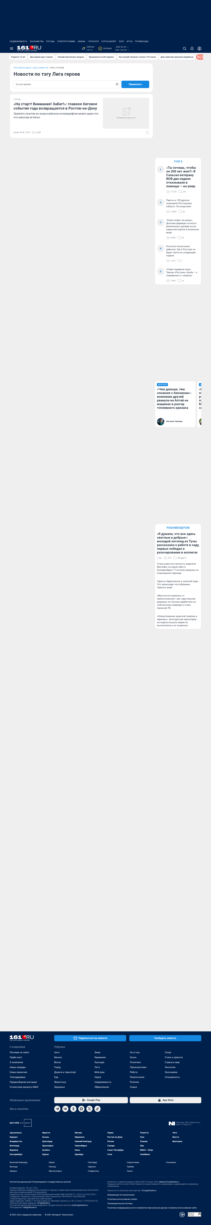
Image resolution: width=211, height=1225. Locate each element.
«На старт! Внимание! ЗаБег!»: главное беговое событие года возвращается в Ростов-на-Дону (55, 106)
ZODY (121, 41)
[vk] (65, 1109)
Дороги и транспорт (65, 1072)
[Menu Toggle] (11, 48)
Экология (170, 1067)
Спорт (168, 1052)
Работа (133, 1072)
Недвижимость (18, 41)
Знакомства (37, 41)
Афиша (81, 41)
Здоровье (59, 1087)
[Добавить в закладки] (147, 132)
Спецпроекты (172, 1077)
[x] (89, 1109)
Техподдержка (17, 1077)
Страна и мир (172, 1062)
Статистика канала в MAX (24, 1087)
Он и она (134, 1052)
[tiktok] (97, 1109)
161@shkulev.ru (43, 1203)
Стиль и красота (174, 1057)
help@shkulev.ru (30, 1207)
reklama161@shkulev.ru (169, 1182)
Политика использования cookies (122, 1199)
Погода (50, 41)
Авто (57, 1052)
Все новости (41, 68)
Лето (97, 1067)
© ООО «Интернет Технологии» (59, 1215)
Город (57, 1067)
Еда (56, 1077)
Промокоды (141, 41)
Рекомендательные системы (120, 1203)
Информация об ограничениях (121, 1195)
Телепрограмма (66, 41)
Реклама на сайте (19, 1052)
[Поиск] (184, 48)
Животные (60, 1082)
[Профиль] (199, 48)
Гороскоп (93, 41)
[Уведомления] (192, 48)
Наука (98, 1077)
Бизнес (58, 1057)
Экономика (171, 1072)
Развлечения (137, 1077)
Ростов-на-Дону (23, 68)
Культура (99, 1062)
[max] (81, 1109)
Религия (134, 1082)
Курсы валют (108, 41)
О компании (16, 1062)
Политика (135, 1062)
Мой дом (99, 1072)
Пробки (105, 48)
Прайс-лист (16, 1057)
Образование (102, 1087)
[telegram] (57, 1109)
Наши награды (18, 1067)
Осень (133, 1057)
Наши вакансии (18, 1072)
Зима (97, 1052)
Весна (57, 1062)
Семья (133, 1087)
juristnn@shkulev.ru (80, 1205)
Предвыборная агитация (23, 1082)
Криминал (100, 1057)
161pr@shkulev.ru (148, 1190)
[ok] (73, 1109)
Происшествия (138, 1067)
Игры (130, 41)
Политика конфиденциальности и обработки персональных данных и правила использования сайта (152, 1208)
